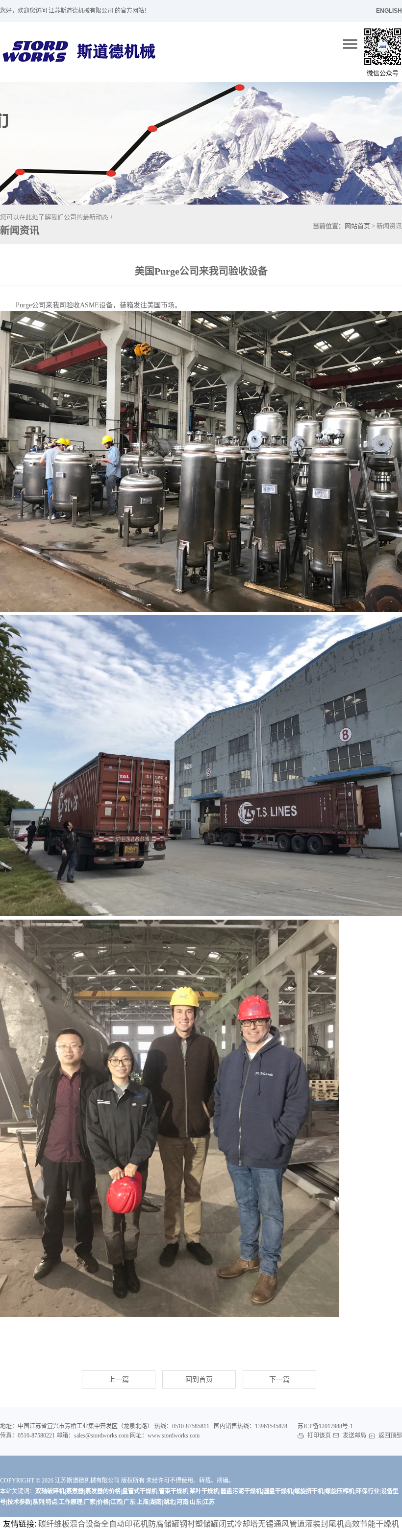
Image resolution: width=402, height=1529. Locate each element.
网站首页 (357, 226)
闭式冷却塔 (238, 1524)
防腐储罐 (163, 1524)
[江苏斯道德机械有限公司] (351, 44)
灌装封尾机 (324, 1524)
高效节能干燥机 (371, 1524)
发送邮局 (354, 1435)
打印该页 (319, 1435)
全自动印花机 (124, 1524)
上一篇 (118, 1379)
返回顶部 (389, 1435)
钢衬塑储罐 (199, 1524)
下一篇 (279, 1379)
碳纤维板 (54, 1524)
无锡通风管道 (281, 1524)
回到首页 (199, 1379)
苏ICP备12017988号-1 (325, 1426)
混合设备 (85, 1524)
